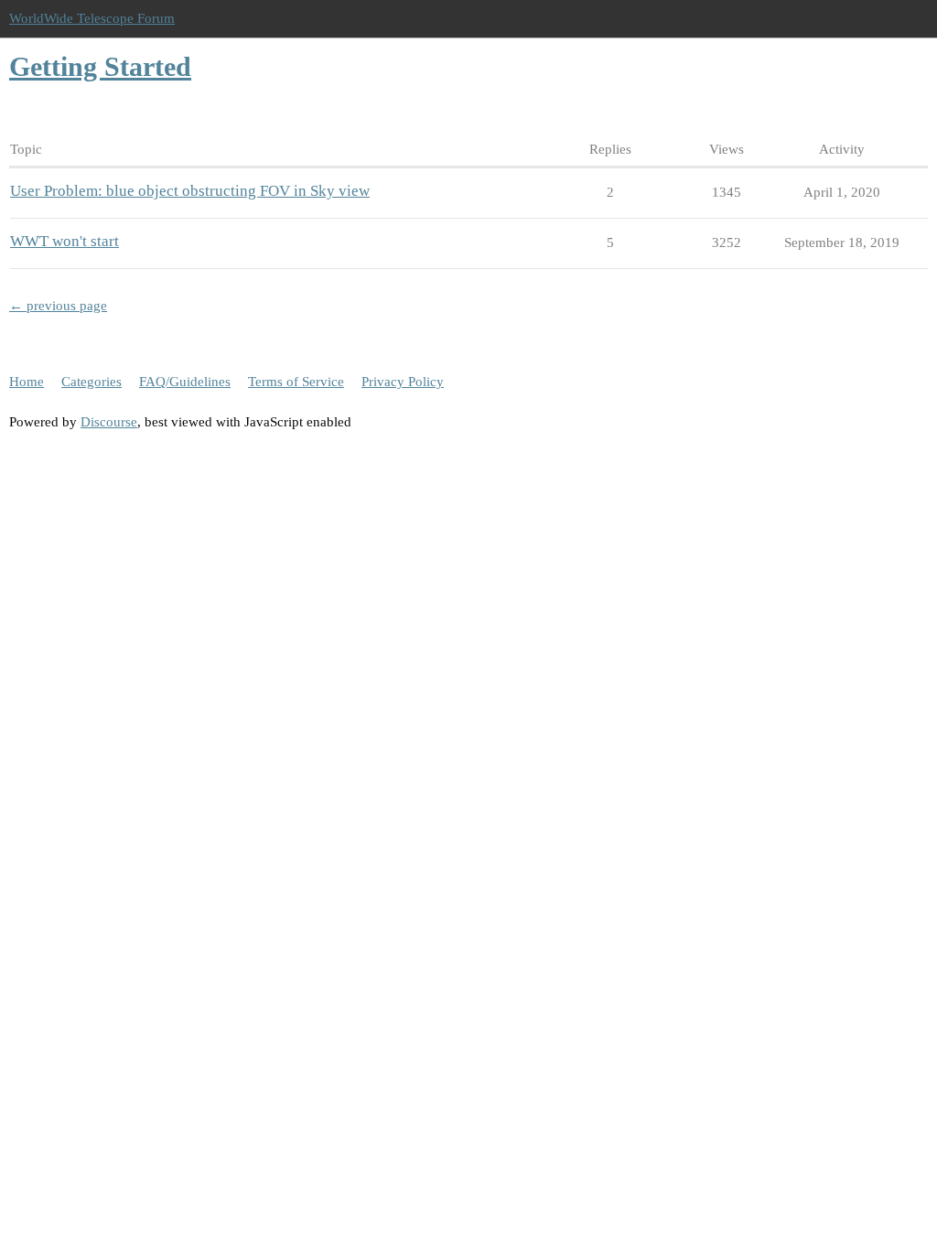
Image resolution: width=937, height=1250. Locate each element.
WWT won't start (64, 241)
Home (26, 381)
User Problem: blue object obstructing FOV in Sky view (190, 190)
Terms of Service (296, 381)
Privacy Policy (402, 381)
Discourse (109, 422)
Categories (91, 381)
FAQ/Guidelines (185, 381)
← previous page (58, 305)
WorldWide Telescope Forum (92, 18)
